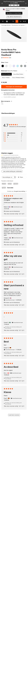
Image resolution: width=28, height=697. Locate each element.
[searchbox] (7, 177)
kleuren (4, 183)
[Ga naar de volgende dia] (26, 3)
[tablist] (13, 21)
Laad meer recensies (14, 415)
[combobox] (17, 191)
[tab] (13, 21)
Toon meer (10, 187)
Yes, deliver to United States (14, 13)
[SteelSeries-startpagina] (7, 21)
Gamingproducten (6, 25)
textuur (9, 183)
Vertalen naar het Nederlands (12, 211)
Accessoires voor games (18, 25)
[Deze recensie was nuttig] (19, 213)
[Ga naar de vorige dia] (2, 3)
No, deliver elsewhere (13, 16)
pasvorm (16, 183)
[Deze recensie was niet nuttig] (22, 213)
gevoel (4, 187)
